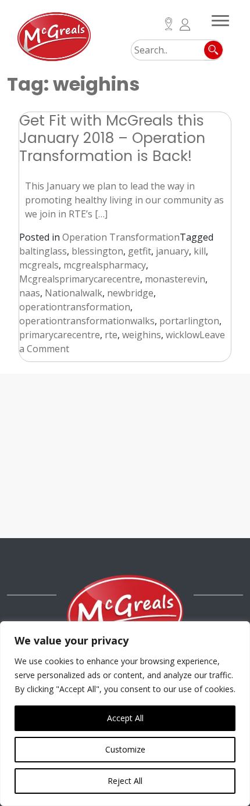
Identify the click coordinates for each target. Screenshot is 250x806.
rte (111, 334)
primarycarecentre (59, 334)
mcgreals (39, 265)
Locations (169, 24)
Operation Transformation (121, 237)
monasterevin (175, 279)
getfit (139, 251)
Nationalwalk (73, 292)
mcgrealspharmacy (104, 265)
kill (200, 251)
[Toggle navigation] (220, 18)
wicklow (182, 334)
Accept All (125, 717)
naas (29, 292)
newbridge (130, 292)
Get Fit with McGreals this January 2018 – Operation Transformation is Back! (112, 138)
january (172, 251)
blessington (97, 251)
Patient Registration (185, 25)
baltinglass (43, 251)
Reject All (125, 780)
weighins (141, 334)
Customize (125, 749)
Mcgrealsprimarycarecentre (79, 279)
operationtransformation (74, 306)
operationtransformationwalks (87, 320)
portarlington (189, 320)
